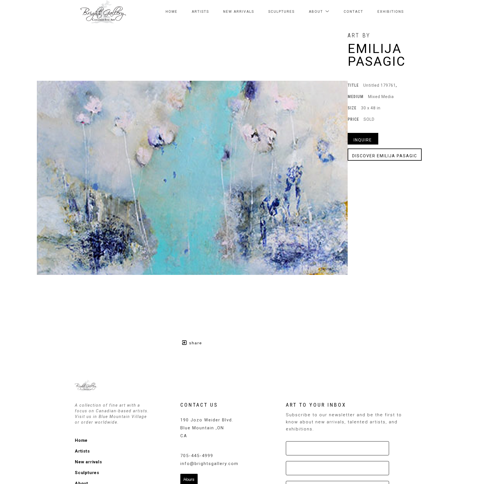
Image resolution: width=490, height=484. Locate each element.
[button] (319, 12)
